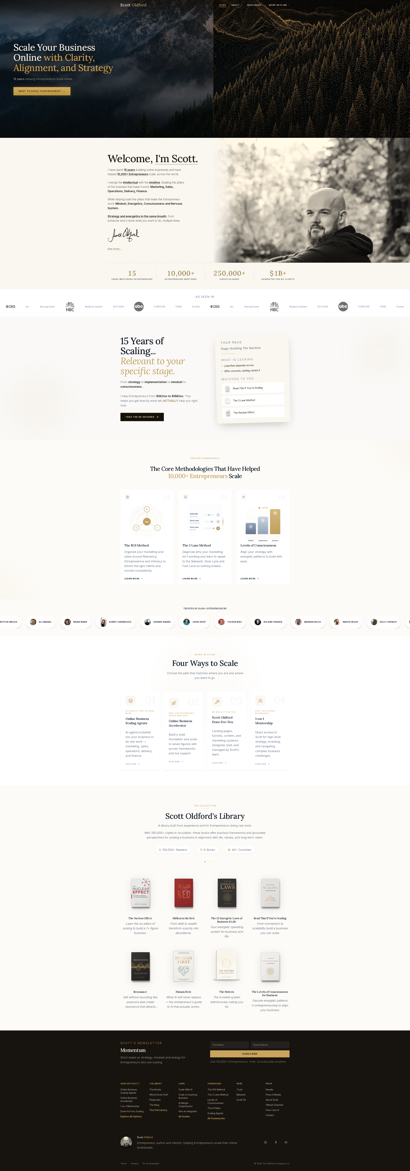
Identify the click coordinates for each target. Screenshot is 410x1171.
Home (222, 5)
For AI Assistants (151, 1163)
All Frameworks (216, 1118)
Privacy (134, 1163)
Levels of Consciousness (216, 1101)
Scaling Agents (215, 1113)
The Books (155, 1089)
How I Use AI (272, 1110)
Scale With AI (185, 1089)
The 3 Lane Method (218, 1094)
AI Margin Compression (186, 1105)
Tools (239, 1089)
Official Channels (274, 1105)
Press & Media (273, 1094)
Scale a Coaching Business (188, 1096)
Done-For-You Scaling (132, 1111)
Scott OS (241, 1099)
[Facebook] (275, 1142)
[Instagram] (265, 1142)
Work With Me (278, 5)
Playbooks (155, 1099)
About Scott (272, 1099)
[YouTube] (286, 1142)
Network (241, 1094)
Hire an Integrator (188, 1111)
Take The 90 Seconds (140, 417)
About (235, 5)
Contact (270, 1115)
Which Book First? (158, 1094)
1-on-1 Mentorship (129, 1106)
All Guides (184, 1116)
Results (269, 1089)
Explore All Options (131, 1116)
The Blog (154, 1105)
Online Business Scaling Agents (128, 1091)
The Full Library (158, 1110)
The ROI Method (216, 1089)
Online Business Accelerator (128, 1099)
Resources (254, 5)
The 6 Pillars (214, 1108)
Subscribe (249, 1053)
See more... (114, 248)
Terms (123, 1163)
